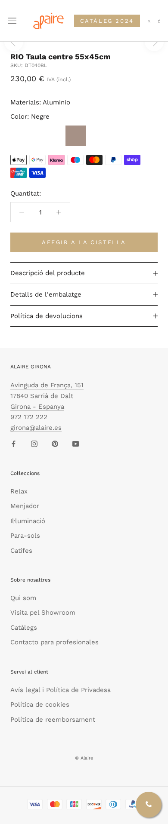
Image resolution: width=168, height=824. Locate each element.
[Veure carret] (159, 21)
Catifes (21, 550)
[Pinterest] (55, 443)
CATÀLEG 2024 (107, 21)
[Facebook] (13, 443)
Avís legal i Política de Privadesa (60, 690)
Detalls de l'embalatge (45, 294)
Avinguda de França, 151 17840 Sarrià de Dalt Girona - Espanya (47, 395)
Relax (19, 491)
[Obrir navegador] (12, 21)
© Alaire (84, 758)
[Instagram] (34, 443)
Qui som (23, 598)
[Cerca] (149, 21)
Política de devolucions (46, 316)
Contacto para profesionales (54, 642)
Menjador (24, 506)
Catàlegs (23, 627)
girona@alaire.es (36, 428)
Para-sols (25, 535)
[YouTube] (75, 443)
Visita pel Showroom (42, 612)
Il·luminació (27, 521)
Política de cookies (39, 704)
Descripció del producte (47, 273)
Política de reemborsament (52, 719)
